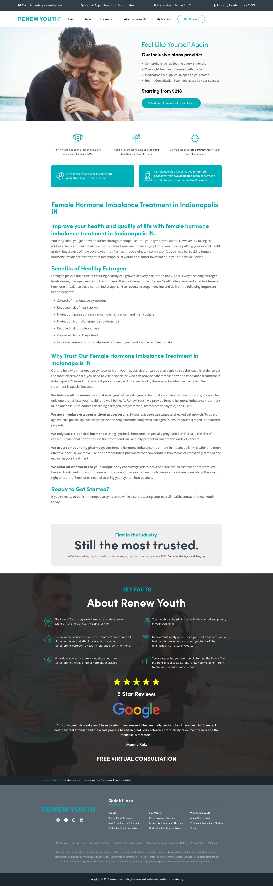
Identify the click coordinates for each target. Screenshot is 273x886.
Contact (194, 828)
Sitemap (212, 843)
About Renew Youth (200, 818)
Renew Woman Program (162, 818)
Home (70, 19)
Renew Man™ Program (120, 818)
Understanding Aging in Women (166, 828)
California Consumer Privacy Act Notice (166, 843)
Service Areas (79, 843)
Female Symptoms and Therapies (167, 823)
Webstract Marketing (171, 879)
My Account (163, 19)
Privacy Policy (197, 843)
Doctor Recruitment (100, 843)
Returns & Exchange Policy (128, 843)
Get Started (191, 19)
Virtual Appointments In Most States (109, 5)
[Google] (74, 820)
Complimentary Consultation (41, 5)
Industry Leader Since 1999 (235, 5)
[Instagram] (66, 820)
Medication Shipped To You (175, 5)
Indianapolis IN (58, 780)
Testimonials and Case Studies (206, 823)
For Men (86, 19)
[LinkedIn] (82, 820)
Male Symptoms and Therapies (124, 823)
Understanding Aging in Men (123, 828)
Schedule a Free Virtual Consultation (171, 103)
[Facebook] (58, 820)
